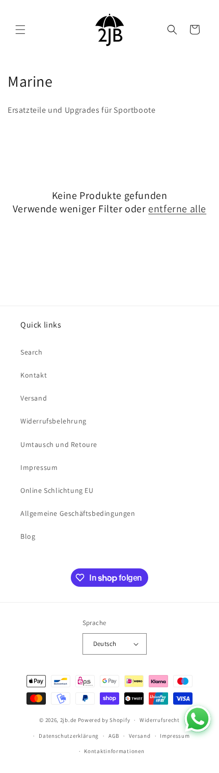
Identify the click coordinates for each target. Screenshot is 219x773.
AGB (113, 735)
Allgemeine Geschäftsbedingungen (77, 513)
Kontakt (33, 375)
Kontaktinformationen (114, 751)
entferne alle (177, 208)
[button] (20, 29)
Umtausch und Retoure (58, 444)
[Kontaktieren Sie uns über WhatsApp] (197, 719)
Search (31, 352)
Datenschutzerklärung (69, 735)
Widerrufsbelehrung (53, 421)
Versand (33, 398)
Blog (27, 536)
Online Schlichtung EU (57, 490)
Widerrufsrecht (160, 720)
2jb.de (68, 720)
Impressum (39, 467)
